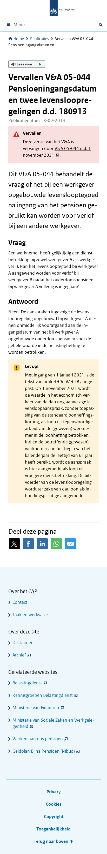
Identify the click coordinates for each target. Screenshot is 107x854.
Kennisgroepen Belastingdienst (42, 695)
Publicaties (39, 38)
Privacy (53, 792)
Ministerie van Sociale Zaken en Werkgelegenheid (53, 723)
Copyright (53, 816)
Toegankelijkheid (53, 829)
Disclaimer (22, 642)
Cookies (54, 804)
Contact (19, 602)
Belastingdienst (27, 683)
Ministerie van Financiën (35, 708)
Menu (19, 24)
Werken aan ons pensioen (37, 739)
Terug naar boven (51, 841)
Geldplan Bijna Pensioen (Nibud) (43, 751)
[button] (26, 64)
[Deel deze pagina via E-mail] (70, 543)
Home (19, 38)
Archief (19, 655)
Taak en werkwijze (30, 614)
